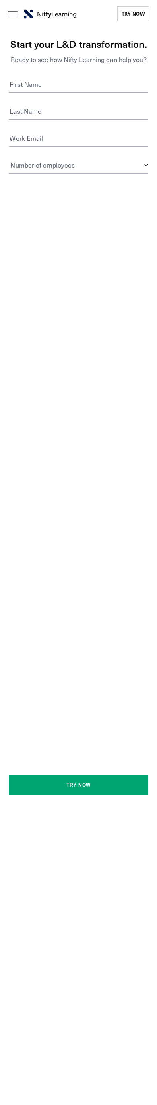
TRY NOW (133, 13)
